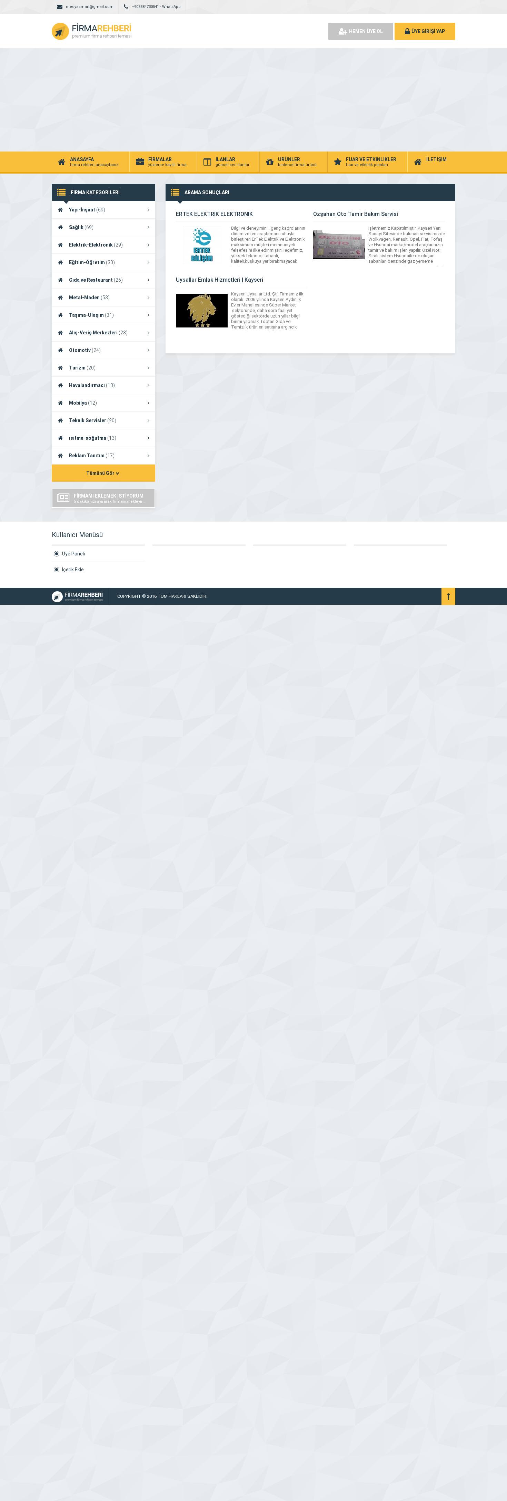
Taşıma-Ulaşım (91, 315)
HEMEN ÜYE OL (366, 31)
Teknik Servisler (92, 420)
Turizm (82, 368)
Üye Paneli (73, 553)
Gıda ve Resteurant (96, 280)
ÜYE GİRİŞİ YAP (428, 31)
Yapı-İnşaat (87, 209)
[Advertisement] (253, 100)
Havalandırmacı (92, 385)
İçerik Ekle (73, 569)
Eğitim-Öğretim (92, 262)
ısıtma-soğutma (92, 438)
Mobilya (83, 403)
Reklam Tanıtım (92, 455)
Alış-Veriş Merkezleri (98, 332)
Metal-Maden (89, 297)
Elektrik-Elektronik (96, 245)
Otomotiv (85, 350)
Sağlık (81, 227)
